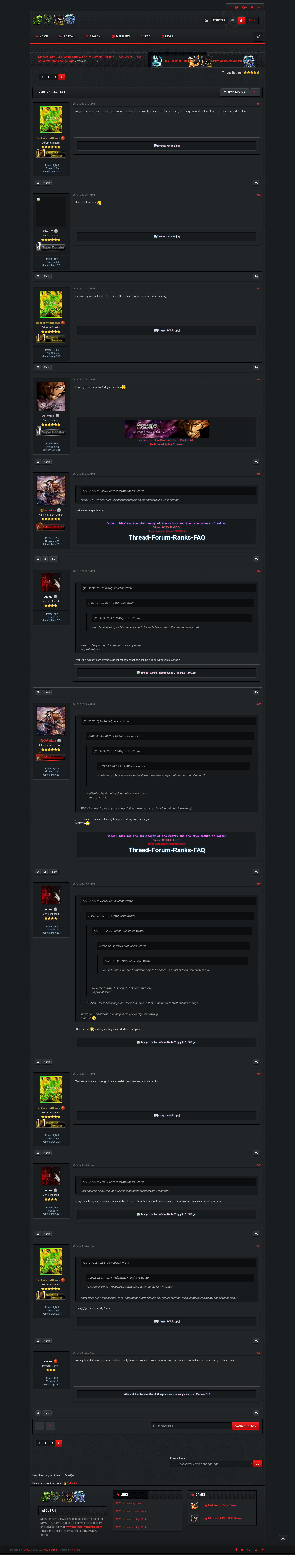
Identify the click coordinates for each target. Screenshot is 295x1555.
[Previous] (41, 77)
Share (47, 182)
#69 (258, 1074)
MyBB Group (50, 1550)
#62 (258, 195)
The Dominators (165, 440)
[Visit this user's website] (38, 559)
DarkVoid (186, 440)
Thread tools (233, 92)
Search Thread (245, 1425)
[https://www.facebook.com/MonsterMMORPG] (229, 7)
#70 (258, 1165)
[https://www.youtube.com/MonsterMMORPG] (252, 7)
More (169, 36)
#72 (258, 1353)
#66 (258, 571)
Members (122, 36)
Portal (68, 36)
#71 (258, 1246)
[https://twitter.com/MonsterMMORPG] (236, 7)
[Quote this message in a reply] (256, 183)
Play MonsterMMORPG (228, 61)
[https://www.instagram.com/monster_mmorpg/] (260, 7)
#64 (258, 379)
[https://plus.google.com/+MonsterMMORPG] (244, 7)
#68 (258, 884)
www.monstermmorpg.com (84, 1526)
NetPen (76, 1550)
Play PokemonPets (175, 61)
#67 (258, 704)
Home (43, 36)
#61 (258, 104)
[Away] (62, 138)
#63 (258, 288)
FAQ (147, 36)
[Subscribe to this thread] (255, 92)
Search (95, 36)
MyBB (26, 1550)
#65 (258, 474)
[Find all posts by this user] (38, 183)
